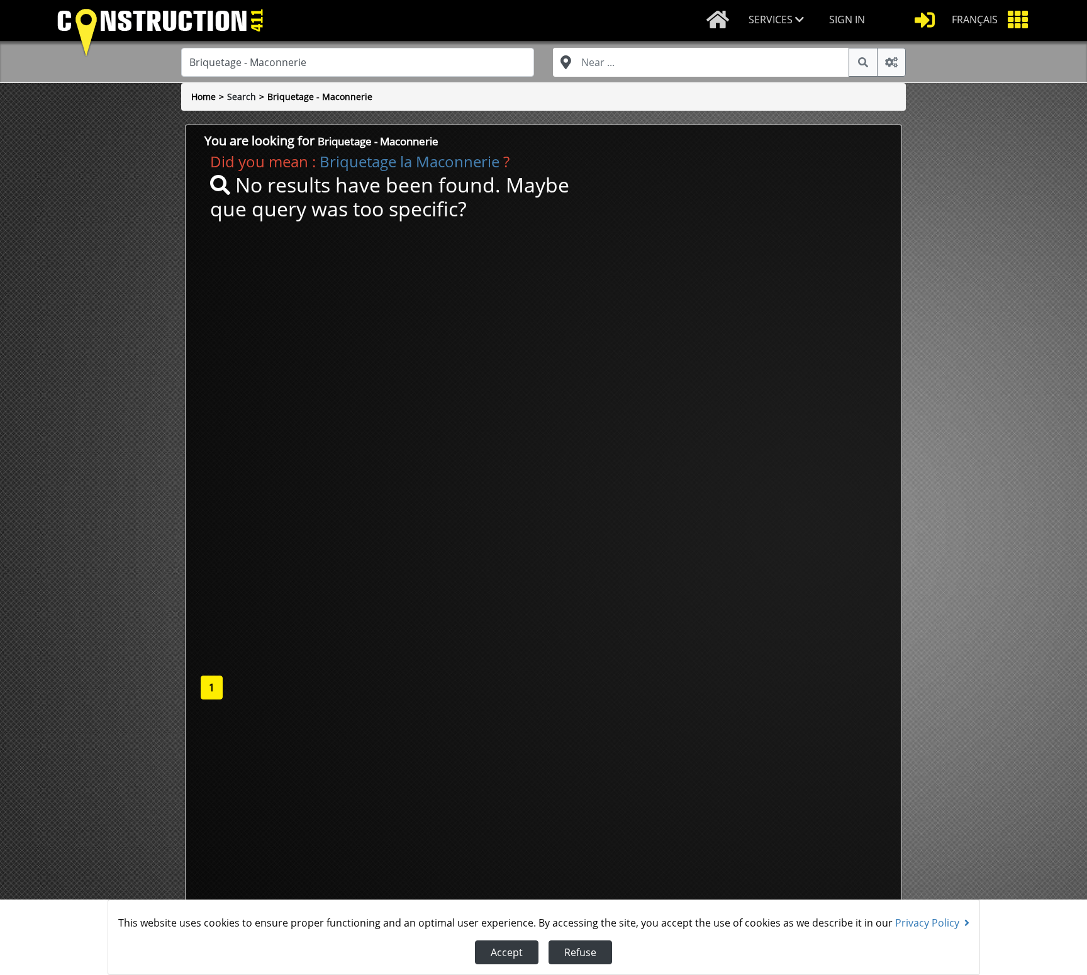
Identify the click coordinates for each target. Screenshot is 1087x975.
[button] (779, 20)
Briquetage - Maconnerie (319, 97)
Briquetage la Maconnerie (409, 161)
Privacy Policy (927, 923)
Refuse (580, 952)
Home (203, 97)
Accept (507, 952)
